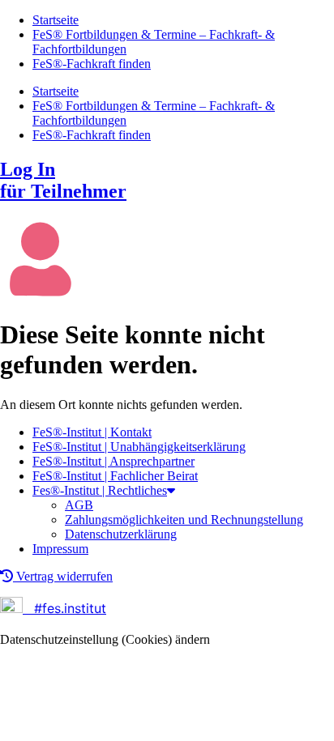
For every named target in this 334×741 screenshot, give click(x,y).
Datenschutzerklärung (121, 534)
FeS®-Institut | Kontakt (92, 432)
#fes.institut (66, 608)
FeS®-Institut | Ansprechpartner (113, 461)
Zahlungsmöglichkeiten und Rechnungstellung (184, 519)
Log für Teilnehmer (63, 180)
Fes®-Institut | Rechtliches (99, 490)
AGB (79, 505)
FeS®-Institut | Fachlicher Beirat (115, 476)
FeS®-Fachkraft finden (91, 63)
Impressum (60, 549)
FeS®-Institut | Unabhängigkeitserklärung (139, 447)
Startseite (55, 20)
